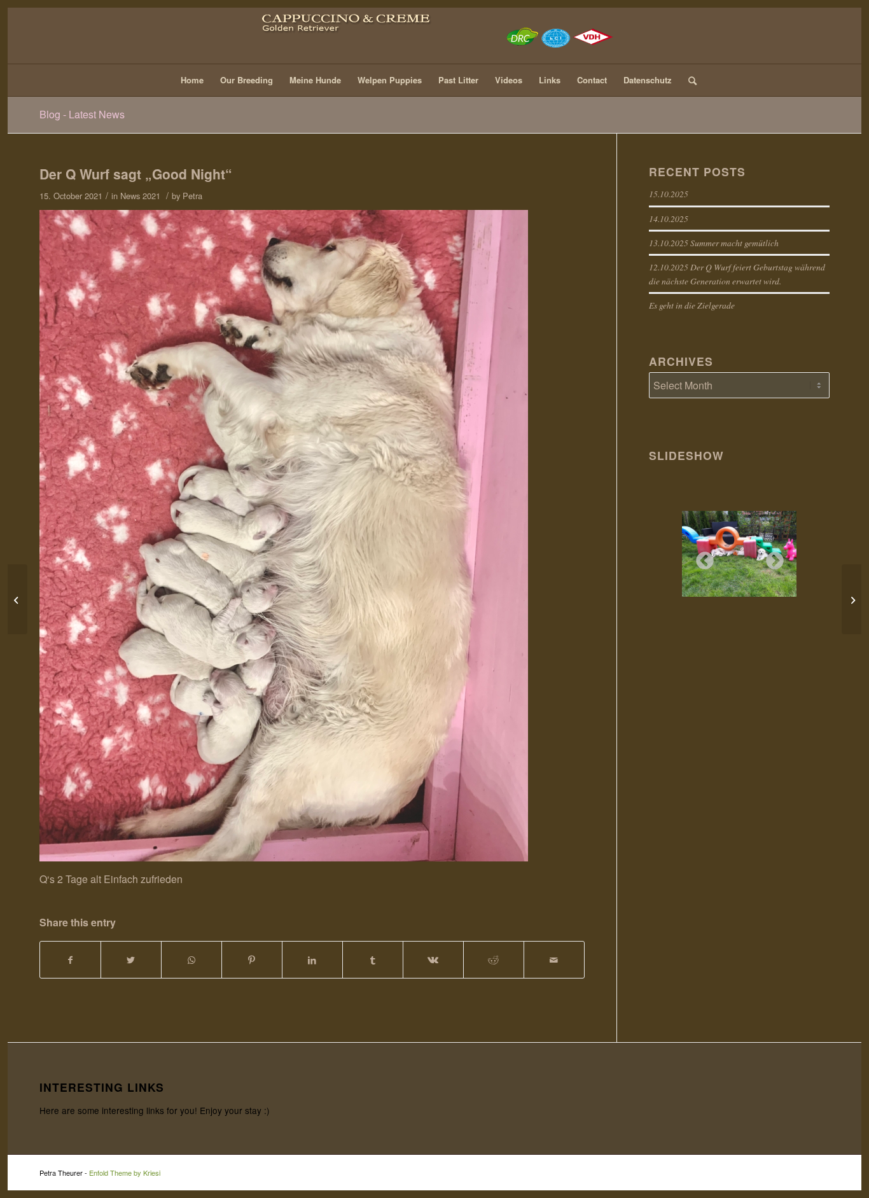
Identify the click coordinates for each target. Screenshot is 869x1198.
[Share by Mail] (554, 960)
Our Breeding (246, 80)
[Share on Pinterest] (252, 960)
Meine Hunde (315, 80)
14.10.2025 (668, 218)
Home (192, 80)
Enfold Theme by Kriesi (124, 1172)
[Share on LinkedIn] (312, 960)
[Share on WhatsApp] (191, 960)
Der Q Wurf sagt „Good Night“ (135, 173)
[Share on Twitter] (131, 960)
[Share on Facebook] (70, 960)
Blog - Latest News (82, 114)
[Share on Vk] (433, 960)
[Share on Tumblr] (373, 960)
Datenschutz (647, 80)
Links (549, 80)
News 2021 (140, 196)
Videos (508, 80)
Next (771, 557)
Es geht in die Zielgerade (692, 305)
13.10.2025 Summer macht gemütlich (714, 243)
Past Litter (458, 80)
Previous (701, 557)
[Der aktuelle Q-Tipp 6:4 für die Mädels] (17, 599)
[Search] (688, 80)
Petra (192, 196)
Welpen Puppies (390, 80)
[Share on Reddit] (494, 960)
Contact (592, 80)
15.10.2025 (668, 194)
